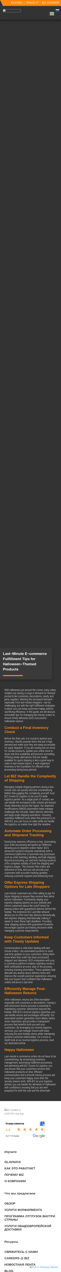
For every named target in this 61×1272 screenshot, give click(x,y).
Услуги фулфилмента (23, 1210)
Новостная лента (20, 1264)
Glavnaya (12, 1162)
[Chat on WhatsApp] (44, 1267)
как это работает (19, 1168)
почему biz (14, 1174)
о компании (15, 1181)
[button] (52, 13)
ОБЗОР (9, 1203)
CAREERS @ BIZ (16, 1258)
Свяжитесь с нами (21, 1251)
